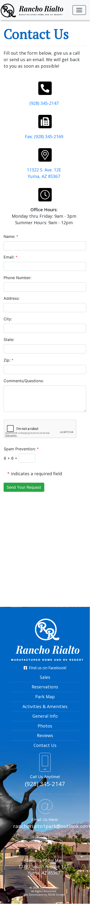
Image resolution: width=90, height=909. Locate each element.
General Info (45, 716)
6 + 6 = (11, 458)
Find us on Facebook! (46, 667)
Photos (45, 726)
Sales (45, 677)
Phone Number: (17, 277)
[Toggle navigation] (79, 10)
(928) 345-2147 (44, 103)
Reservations (45, 687)
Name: (11, 236)
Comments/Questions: (24, 380)
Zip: (8, 360)
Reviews (45, 735)
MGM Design (56, 894)
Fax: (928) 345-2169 (44, 136)
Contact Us (45, 745)
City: (8, 319)
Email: (10, 257)
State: (9, 339)
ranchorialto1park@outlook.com (51, 826)
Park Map (45, 696)
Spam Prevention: (21, 448)
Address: (11, 298)
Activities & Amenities (45, 706)
